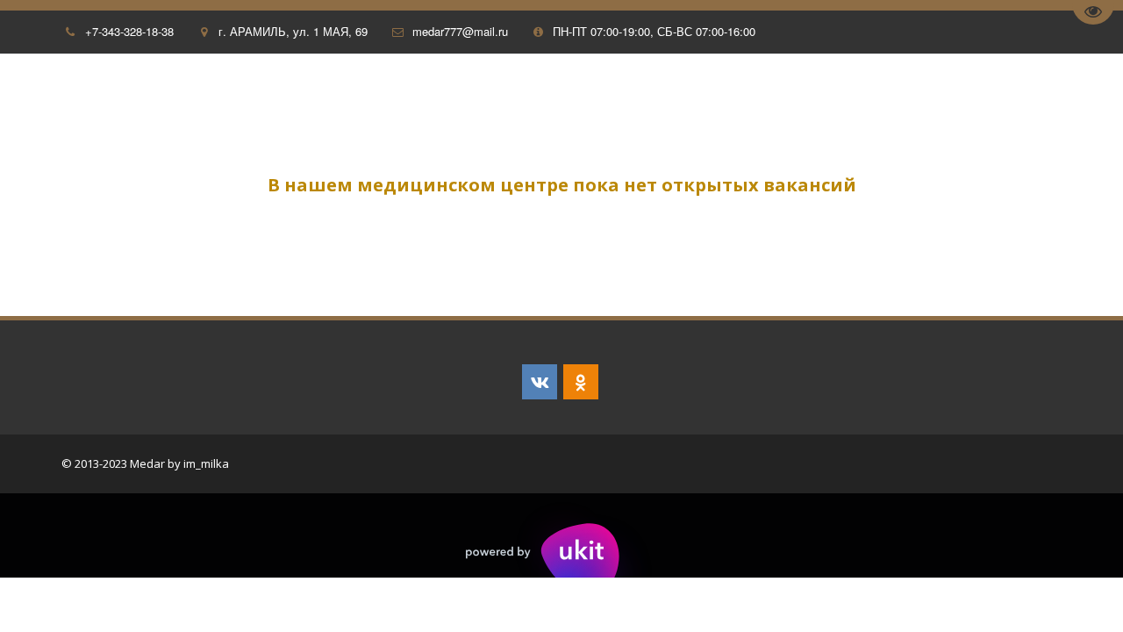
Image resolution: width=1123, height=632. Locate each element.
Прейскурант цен (931, 91)
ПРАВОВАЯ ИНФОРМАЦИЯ (676, 91)
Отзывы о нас (66, 91)
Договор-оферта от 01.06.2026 (477, 91)
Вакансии (813, 91)
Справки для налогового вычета (247, 91)
